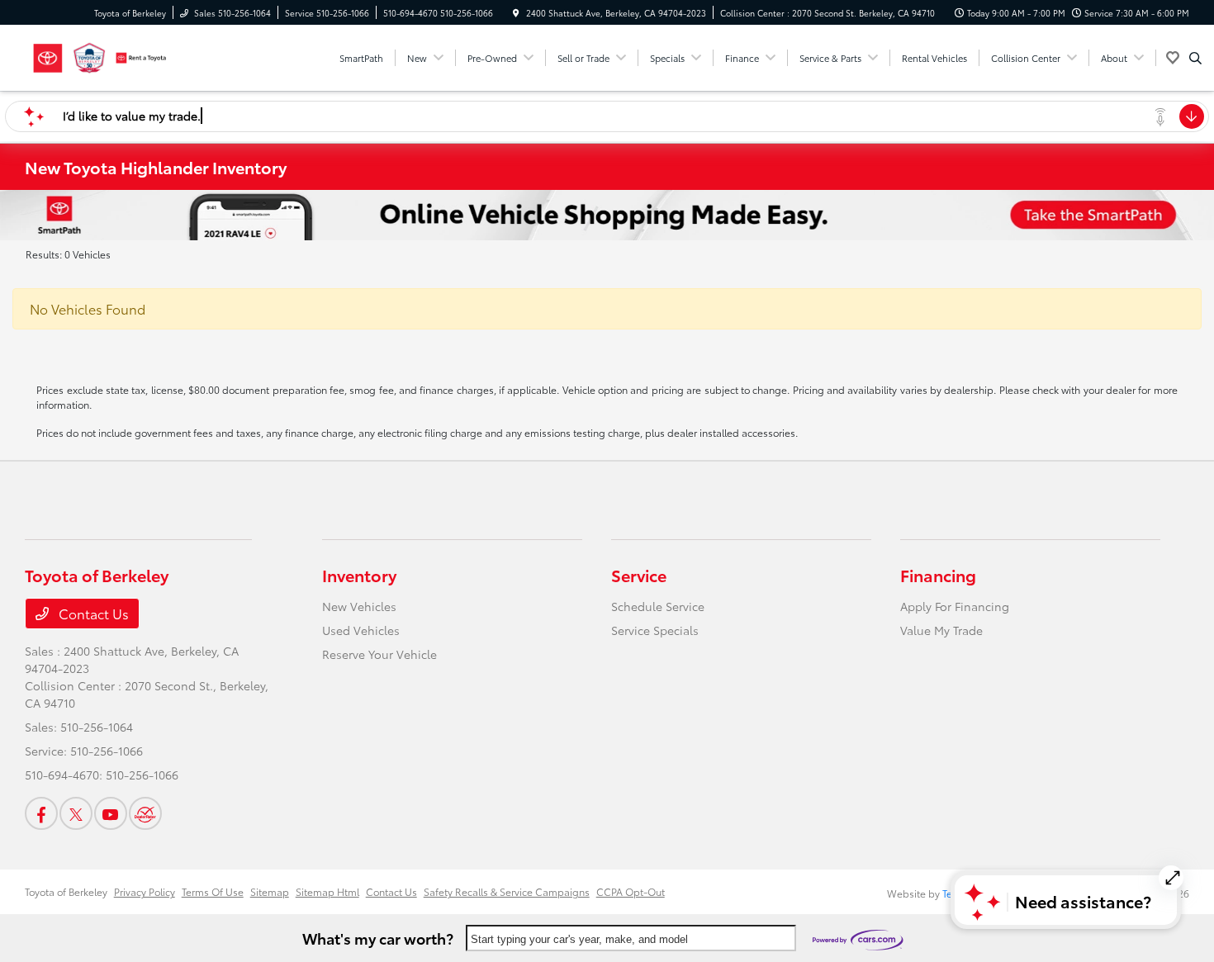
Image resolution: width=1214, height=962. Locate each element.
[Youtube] (110, 813)
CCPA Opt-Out (630, 891)
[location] (516, 13)
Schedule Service (657, 606)
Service (638, 574)
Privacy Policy (144, 891)
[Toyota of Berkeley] (99, 54)
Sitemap (269, 891)
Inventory (359, 574)
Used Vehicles (361, 630)
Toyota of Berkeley (66, 891)
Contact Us (92, 613)
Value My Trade (941, 630)
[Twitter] (75, 813)
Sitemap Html (327, 891)
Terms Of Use (213, 891)
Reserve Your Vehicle (379, 654)
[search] (1195, 58)
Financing (938, 574)
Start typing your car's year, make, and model (579, 939)
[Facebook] (41, 813)
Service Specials (655, 630)
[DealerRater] (145, 813)
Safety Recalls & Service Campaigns (507, 891)
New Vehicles (359, 606)
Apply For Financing (954, 606)
